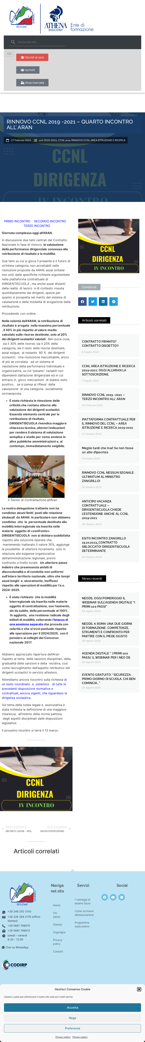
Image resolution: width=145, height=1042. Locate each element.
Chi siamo (56, 914)
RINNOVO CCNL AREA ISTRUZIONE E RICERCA (98, 140)
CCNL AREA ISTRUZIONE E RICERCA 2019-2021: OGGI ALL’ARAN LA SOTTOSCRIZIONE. (108, 370)
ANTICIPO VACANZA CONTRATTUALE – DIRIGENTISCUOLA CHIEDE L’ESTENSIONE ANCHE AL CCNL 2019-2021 (105, 510)
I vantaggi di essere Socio (82, 901)
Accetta (72, 1007)
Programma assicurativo (82, 924)
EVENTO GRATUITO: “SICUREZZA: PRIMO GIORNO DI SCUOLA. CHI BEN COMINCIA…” (108, 679)
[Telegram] (121, 897)
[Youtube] (113, 897)
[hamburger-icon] (9, 53)
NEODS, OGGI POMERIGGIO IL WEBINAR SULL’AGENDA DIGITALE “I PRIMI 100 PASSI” (108, 602)
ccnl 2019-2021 (48, 140)
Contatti (58, 951)
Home (56, 905)
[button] (139, 989)
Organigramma (59, 932)
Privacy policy (63, 1037)
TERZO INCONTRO (37, 226)
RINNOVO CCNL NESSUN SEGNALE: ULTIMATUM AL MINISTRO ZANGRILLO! (108, 477)
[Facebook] (104, 897)
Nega (72, 1018)
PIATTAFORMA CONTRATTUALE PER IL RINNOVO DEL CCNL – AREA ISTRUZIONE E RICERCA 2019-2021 (109, 423)
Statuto (57, 924)
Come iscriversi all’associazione (84, 912)
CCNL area (64, 140)
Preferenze (72, 1028)
